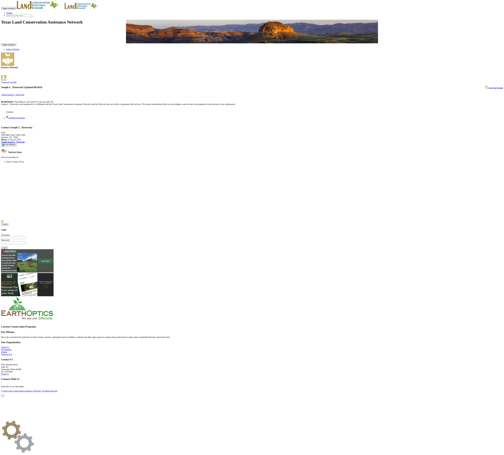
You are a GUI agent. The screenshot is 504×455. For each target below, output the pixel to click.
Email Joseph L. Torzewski (13, 95)
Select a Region (12, 49)
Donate (9, 13)
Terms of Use (6, 354)
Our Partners (6, 350)
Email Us (5, 374)
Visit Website (10, 145)
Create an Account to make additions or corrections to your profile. (28, 219)
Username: (5, 235)
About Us (5, 347)
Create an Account (8, 82)
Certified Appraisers (16, 118)
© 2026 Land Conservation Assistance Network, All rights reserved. (29, 391)
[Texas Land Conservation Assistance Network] (40, 8)
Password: (5, 240)
